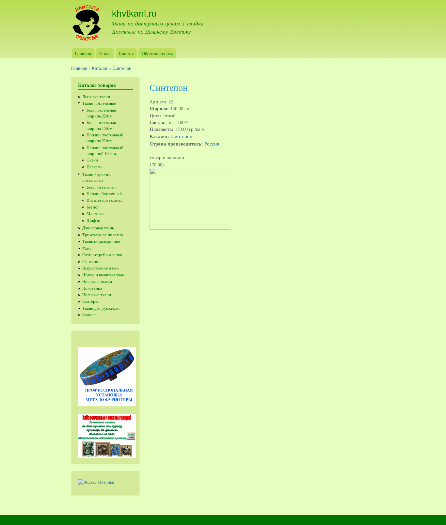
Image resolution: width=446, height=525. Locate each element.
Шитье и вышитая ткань (104, 275)
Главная (83, 53)
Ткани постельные (99, 103)
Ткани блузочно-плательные (97, 177)
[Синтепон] (190, 228)
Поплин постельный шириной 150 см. (105, 150)
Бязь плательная (101, 187)
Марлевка (95, 213)
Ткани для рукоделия (101, 308)
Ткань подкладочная (101, 241)
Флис (86, 248)
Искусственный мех (100, 268)
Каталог (100, 68)
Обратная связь (157, 53)
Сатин (92, 160)
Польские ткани (96, 295)
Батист (93, 207)
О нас (105, 53)
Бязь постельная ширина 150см (101, 125)
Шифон (93, 220)
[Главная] (86, 24)
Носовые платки (97, 281)
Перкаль (94, 167)
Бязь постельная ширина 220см (101, 113)
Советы (126, 53)
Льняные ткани (96, 97)
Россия (211, 143)
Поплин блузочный (104, 193)
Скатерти (91, 301)
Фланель (89, 314)
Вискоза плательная (104, 200)
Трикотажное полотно (102, 235)
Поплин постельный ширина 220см (105, 138)
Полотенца (92, 288)
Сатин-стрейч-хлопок (102, 254)
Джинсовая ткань (98, 228)
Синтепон (122, 68)
